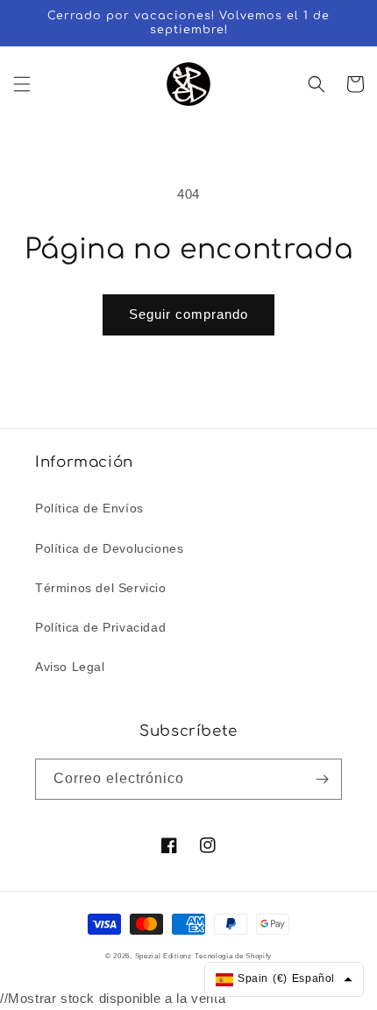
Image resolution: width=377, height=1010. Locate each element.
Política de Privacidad (100, 627)
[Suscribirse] (321, 779)
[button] (22, 84)
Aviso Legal (70, 667)
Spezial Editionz (163, 955)
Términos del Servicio (101, 588)
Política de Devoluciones (109, 548)
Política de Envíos (89, 508)
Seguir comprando (188, 314)
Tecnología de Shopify (233, 955)
